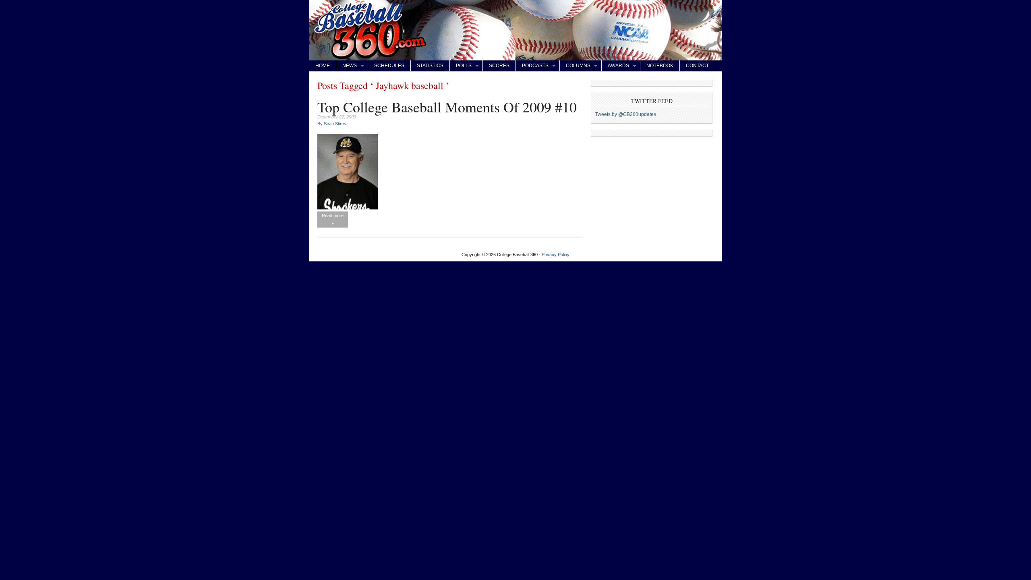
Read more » (333, 219)
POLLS (461, 66)
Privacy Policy (555, 254)
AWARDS (615, 66)
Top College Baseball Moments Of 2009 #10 (447, 106)
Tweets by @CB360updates (625, 114)
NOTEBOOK (659, 65)
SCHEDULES (389, 65)
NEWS (346, 66)
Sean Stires (335, 123)
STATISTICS (430, 65)
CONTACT (697, 65)
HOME (322, 65)
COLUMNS (575, 66)
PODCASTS (532, 66)
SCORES (499, 65)
